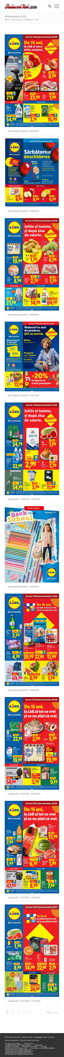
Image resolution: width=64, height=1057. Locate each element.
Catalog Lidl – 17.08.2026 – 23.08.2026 (24, 499)
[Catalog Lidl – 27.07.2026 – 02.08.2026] (32, 847)
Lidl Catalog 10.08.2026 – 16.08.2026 (23, 690)
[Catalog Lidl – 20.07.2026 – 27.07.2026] (32, 950)
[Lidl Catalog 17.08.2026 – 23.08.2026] (32, 356)
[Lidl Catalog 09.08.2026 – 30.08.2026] (32, 544)
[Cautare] (48, 6)
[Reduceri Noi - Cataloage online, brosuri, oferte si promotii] (26, 6)
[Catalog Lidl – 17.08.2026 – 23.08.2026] (32, 449)
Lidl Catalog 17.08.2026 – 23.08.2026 (23, 395)
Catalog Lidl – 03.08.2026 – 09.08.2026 (24, 793)
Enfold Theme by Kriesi (29, 1040)
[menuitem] (48, 6)
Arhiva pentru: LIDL (15, 16)
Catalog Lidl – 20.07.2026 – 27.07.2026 (24, 1001)
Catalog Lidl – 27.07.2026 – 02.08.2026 (24, 897)
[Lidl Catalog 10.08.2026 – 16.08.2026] (32, 640)
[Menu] (55, 6)
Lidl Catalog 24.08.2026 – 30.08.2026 (23, 314)
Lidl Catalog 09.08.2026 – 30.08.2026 (23, 586)
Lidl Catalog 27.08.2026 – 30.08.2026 (23, 211)
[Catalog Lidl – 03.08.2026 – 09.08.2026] (32, 743)
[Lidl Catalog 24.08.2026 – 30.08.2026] (32, 264)
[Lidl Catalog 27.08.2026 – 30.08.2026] (32, 172)
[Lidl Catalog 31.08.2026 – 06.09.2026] (32, 80)
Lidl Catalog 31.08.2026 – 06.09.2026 (23, 131)
